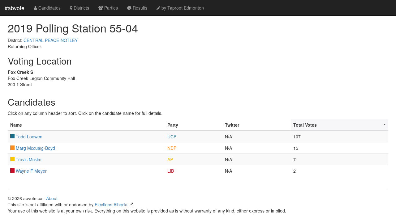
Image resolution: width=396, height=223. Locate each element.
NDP (171, 148)
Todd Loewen (29, 136)
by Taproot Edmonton (182, 8)
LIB (170, 171)
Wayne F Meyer (31, 171)
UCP (171, 136)
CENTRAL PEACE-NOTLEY (51, 40)
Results (139, 8)
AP (170, 159)
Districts (80, 8)
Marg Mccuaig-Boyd (35, 148)
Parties (110, 8)
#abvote (14, 8)
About (52, 198)
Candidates (49, 8)
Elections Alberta (111, 204)
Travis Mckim (28, 159)
